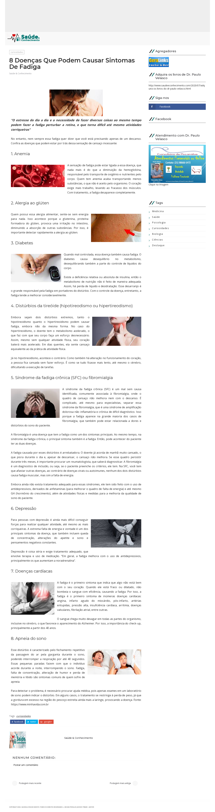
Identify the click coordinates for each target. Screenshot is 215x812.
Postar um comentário (25, 764)
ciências (157, 239)
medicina (158, 211)
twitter (33, 722)
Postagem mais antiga (120, 783)
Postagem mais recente (30, 783)
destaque (158, 245)
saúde (156, 216)
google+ (48, 722)
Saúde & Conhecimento (20, 73)
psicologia (159, 222)
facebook (18, 722)
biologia (157, 233)
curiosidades (17, 52)
